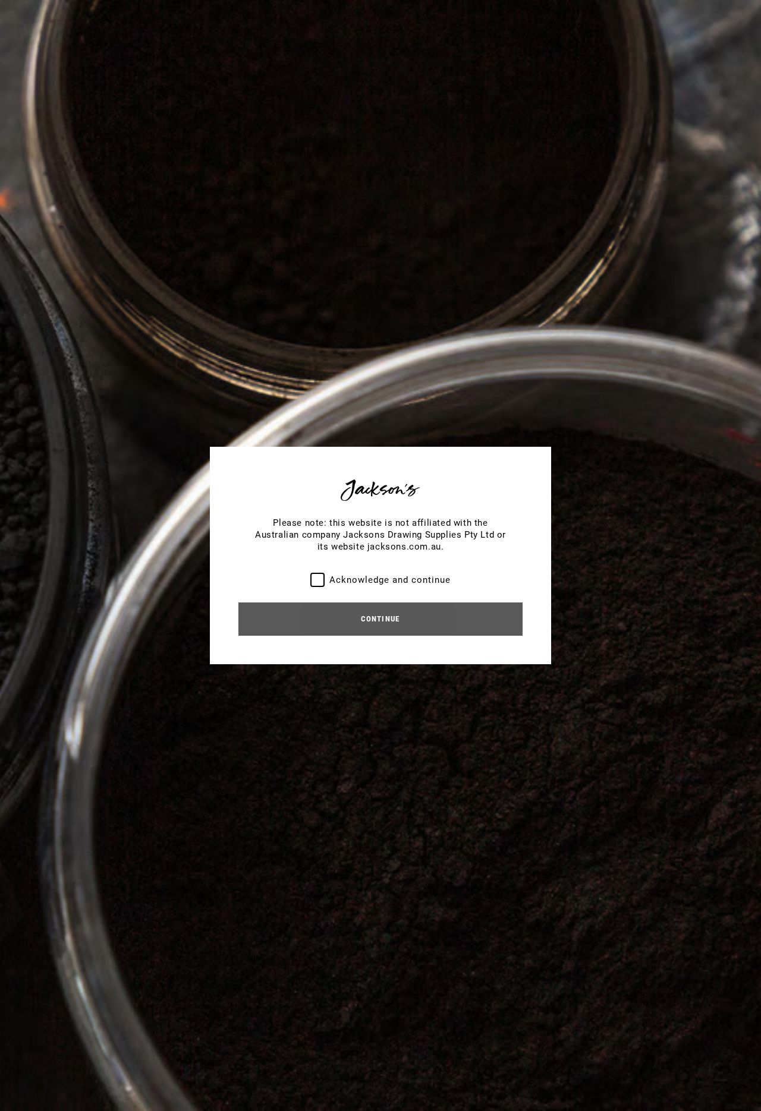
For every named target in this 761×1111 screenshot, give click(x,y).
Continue (380, 618)
